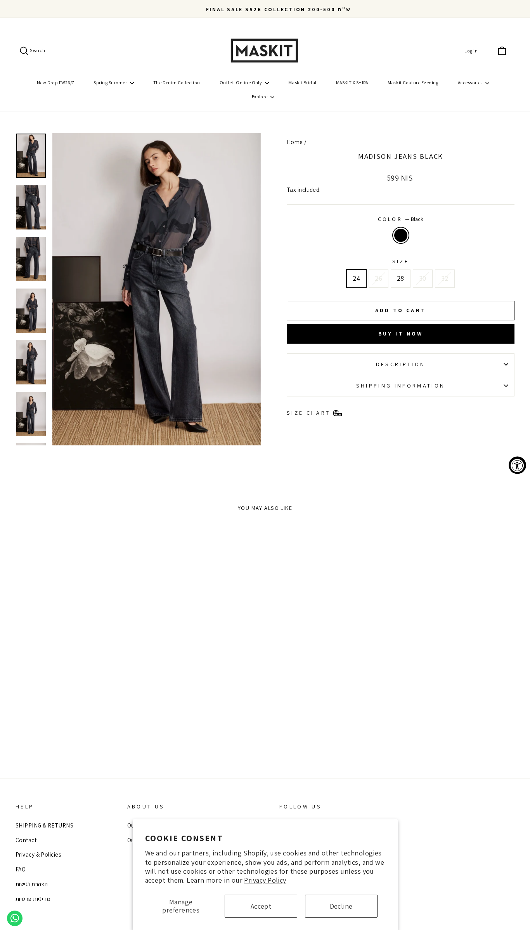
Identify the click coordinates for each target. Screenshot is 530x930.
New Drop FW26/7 (55, 82)
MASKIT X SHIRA (352, 82)
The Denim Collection (176, 82)
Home (295, 142)
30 (422, 278)
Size (400, 261)
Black (401, 235)
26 (378, 278)
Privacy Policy (265, 880)
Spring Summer (111, 82)
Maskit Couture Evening (413, 82)
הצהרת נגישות (32, 884)
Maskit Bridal (302, 82)
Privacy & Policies (38, 854)
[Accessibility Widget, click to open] (517, 465)
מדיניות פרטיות (33, 898)
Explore (260, 96)
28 (400, 278)
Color (401, 219)
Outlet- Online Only (241, 82)
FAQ (21, 869)
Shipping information (400, 385)
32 (445, 278)
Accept (261, 906)
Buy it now (400, 333)
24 (356, 278)
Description (401, 364)
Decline (341, 906)
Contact (26, 840)
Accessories (470, 82)
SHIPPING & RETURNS (44, 825)
